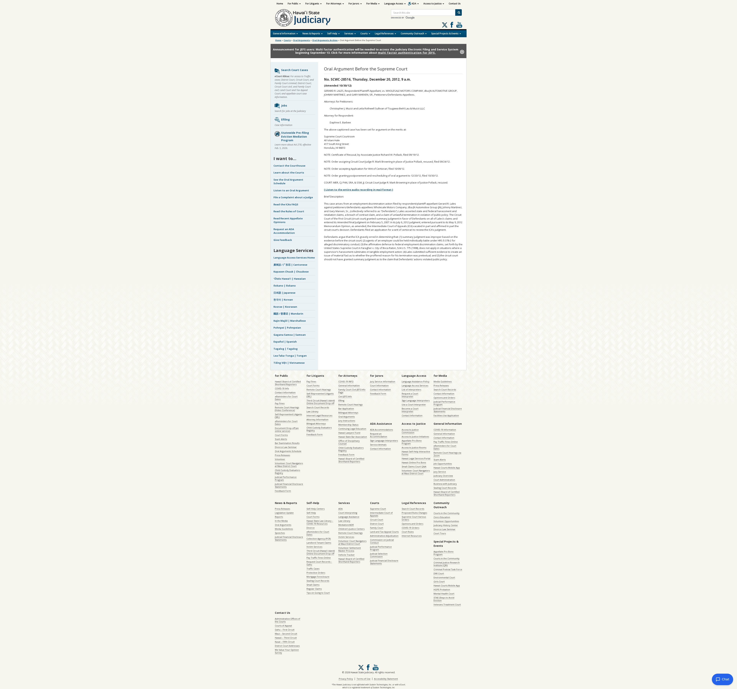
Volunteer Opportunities (446, 521)
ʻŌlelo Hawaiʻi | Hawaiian (289, 278)
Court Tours (440, 533)
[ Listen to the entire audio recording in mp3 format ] (358, 189)
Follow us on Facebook (452, 25)
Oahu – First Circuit (284, 629)
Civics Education (442, 517)
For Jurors (354, 3)
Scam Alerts (281, 439)
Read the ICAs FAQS (285, 204)
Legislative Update (284, 512)
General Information (284, 33)
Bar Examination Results (287, 443)
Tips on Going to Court (318, 592)
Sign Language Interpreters (416, 400)
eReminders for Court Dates (286, 398)
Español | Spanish (285, 341)
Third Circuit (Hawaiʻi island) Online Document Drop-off (321, 402)
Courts (364, 33)
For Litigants (312, 3)
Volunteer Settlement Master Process (349, 549)
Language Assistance (348, 516)
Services (349, 33)
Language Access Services (415, 385)
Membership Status (348, 424)
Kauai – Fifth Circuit (285, 641)
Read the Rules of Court (288, 211)
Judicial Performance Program (286, 478)
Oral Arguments (346, 416)
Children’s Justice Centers (351, 528)
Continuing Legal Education (352, 428)
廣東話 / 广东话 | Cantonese (290, 264)
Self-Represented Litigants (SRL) (288, 416)
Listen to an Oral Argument (291, 190)
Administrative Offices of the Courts (287, 620)
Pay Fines (279, 403)
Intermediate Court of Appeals (381, 514)
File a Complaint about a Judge (293, 197)
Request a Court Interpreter (410, 395)
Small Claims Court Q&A (414, 466)
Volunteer (280, 459)
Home (280, 3)
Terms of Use (363, 678)
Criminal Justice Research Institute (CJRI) (447, 564)
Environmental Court (444, 577)
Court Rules (408, 531)
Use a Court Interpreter (414, 404)
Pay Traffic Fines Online (446, 441)
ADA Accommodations (381, 429)
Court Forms (281, 435)
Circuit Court (376, 519)
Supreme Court (378, 508)
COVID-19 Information (445, 429)
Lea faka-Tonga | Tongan (290, 355)
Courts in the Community (446, 513)
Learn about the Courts (288, 172)
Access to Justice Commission (410, 431)
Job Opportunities (443, 463)
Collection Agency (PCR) (319, 538)
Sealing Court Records (445, 487)
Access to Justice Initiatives (415, 436)
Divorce (311, 527)
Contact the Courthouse (289, 165)
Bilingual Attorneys (316, 423)
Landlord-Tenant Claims (319, 542)
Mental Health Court (444, 593)
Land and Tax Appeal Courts (384, 531)
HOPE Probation (442, 589)
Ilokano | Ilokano (284, 285)
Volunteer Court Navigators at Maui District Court (289, 465)
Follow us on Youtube (459, 25)
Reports (279, 516)
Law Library (312, 411)
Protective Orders (316, 572)
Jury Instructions (346, 420)
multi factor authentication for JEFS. (407, 53)
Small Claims (313, 584)
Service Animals (378, 444)
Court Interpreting (347, 512)
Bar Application (346, 408)
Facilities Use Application (446, 415)
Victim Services (314, 546)
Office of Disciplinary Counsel (349, 442)
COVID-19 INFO (346, 381)
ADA (414, 3)
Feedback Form (283, 490)
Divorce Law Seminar (286, 447)
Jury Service (440, 471)
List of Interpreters (411, 389)
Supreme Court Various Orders (414, 518)
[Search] (458, 12)
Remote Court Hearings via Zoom (447, 454)
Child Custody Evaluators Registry (287, 471)
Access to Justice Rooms (414, 447)
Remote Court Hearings (319, 389)
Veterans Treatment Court (447, 604)
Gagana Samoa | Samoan (289, 334)
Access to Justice (432, 3)
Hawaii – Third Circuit (286, 637)
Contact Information (285, 392)
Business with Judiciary (445, 483)
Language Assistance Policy (415, 381)
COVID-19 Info (282, 388)
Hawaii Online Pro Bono (414, 462)
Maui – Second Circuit (286, 633)
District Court (377, 523)
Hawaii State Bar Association (352, 436)
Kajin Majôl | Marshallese (289, 320)
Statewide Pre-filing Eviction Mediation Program (295, 136)
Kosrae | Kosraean (285, 306)
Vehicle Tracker (346, 554)
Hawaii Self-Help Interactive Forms (416, 453)
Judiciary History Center (446, 525)
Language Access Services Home (294, 257)
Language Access (394, 3)
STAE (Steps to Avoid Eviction (444, 599)
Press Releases (282, 455)
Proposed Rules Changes (414, 512)
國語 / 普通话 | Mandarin (288, 313)
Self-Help (332, 33)
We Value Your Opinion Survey (287, 651)
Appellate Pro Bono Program (412, 442)
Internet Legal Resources (319, 415)
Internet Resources (411, 535)
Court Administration (444, 479)
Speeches (280, 532)
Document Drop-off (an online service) (287, 429)
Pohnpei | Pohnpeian (287, 327)
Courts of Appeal (283, 625)
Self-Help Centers (316, 508)
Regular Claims (314, 588)
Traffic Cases (313, 568)
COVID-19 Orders (410, 527)
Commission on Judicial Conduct (382, 541)
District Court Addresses (287, 645)
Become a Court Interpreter (410, 410)
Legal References (384, 33)
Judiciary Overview (443, 475)
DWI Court (439, 573)
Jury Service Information (382, 381)
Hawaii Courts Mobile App (447, 467)
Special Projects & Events (445, 33)
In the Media (281, 520)
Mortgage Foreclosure (318, 576)
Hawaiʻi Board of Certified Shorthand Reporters (288, 383)
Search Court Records (318, 407)
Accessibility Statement (386, 678)
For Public (293, 3)
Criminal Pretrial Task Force (448, 569)
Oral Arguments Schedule (288, 451)
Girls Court (439, 581)
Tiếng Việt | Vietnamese (289, 362)
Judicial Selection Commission (379, 555)
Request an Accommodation (378, 435)
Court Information (379, 385)
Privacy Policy (346, 678)
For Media (372, 3)
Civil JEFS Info (345, 396)
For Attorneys (334, 3)
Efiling (285, 119)
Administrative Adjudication (384, 535)
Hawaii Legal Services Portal (416, 458)
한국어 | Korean (283, 299)
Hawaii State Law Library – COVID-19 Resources (320, 522)
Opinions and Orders (444, 397)
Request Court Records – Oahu (319, 563)
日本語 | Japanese (284, 292)
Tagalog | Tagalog (285, 348)
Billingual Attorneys (348, 412)
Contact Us (455, 3)
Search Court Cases (294, 70)
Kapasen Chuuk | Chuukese (291, 271)
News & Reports (311, 33)
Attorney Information (317, 419)
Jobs (284, 105)
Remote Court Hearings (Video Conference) (287, 409)
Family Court (376, 527)
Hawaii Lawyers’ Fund (349, 432)
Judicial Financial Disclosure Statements (289, 485)
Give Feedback (282, 240)
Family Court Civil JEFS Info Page (351, 391)
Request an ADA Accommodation (284, 231)
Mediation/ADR (346, 524)
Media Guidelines (443, 381)
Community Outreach (413, 33)
